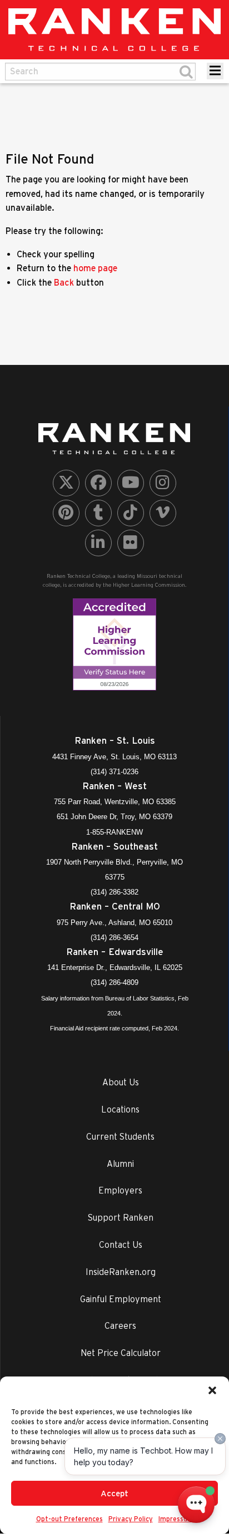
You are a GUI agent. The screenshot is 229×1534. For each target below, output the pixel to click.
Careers (120, 1325)
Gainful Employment (120, 1299)
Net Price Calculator (121, 1353)
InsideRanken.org (121, 1272)
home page (95, 268)
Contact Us (120, 1244)
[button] (212, 1390)
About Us (120, 1082)
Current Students (120, 1136)
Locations (120, 1109)
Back (64, 282)
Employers (120, 1190)
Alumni (120, 1164)
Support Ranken (120, 1217)
